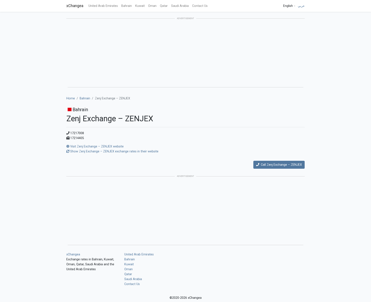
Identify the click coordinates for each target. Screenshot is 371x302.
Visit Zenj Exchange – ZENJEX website (96, 146)
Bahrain (126, 6)
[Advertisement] (185, 53)
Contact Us (200, 6)
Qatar (164, 6)
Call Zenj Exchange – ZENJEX (280, 165)
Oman (152, 6)
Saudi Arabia (180, 6)
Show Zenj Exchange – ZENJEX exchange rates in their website (113, 151)
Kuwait (140, 6)
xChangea (74, 5)
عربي (301, 6)
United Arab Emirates (103, 6)
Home (70, 98)
